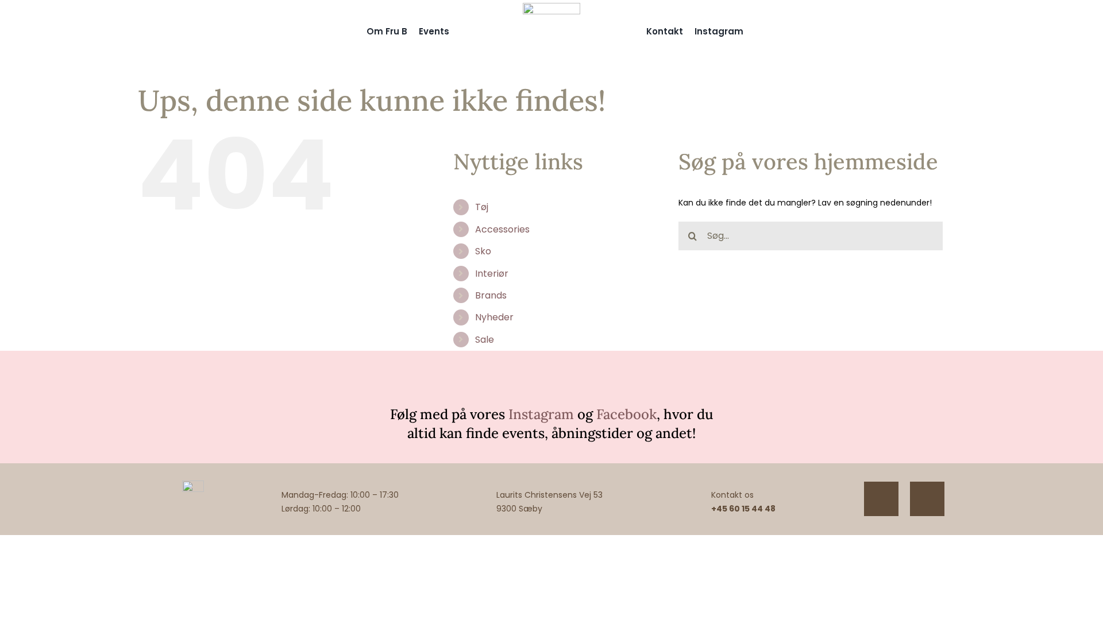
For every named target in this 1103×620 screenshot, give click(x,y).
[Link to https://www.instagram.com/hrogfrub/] (881, 499)
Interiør (491, 273)
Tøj (481, 207)
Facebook (626, 414)
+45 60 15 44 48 (743, 508)
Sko (483, 251)
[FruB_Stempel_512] (551, 7)
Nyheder (494, 317)
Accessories (502, 229)
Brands (491, 295)
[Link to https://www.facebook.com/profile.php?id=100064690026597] (927, 499)
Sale (484, 339)
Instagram (541, 414)
